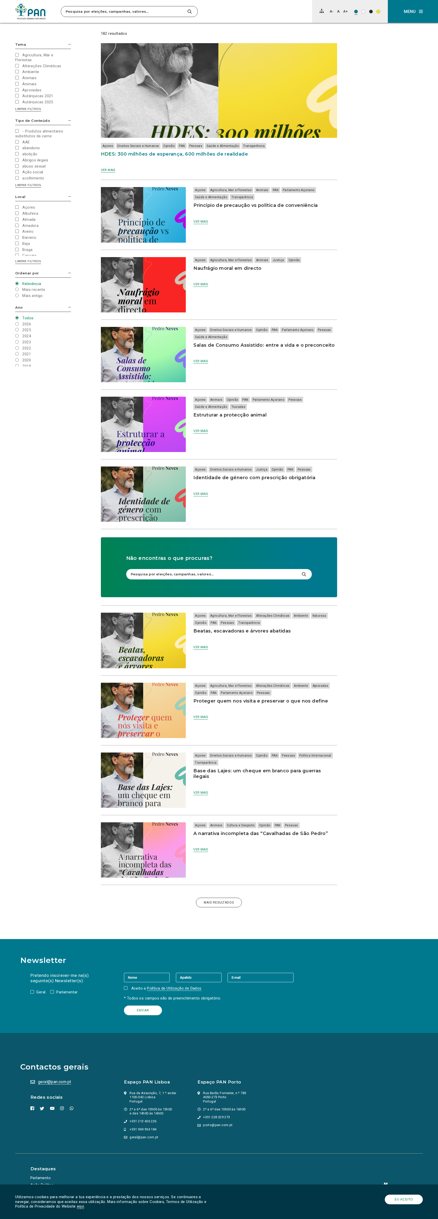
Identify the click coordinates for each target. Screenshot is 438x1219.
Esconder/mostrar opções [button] (69, 44)
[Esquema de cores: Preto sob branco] (363, 11)
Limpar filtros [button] (28, 108)
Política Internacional (315, 755)
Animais (262, 190)
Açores (107, 146)
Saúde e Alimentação (223, 146)
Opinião (169, 146)
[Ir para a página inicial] (30, 11)
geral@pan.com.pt (54, 1081)
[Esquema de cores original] (356, 11)
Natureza (319, 615)
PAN (182, 146)
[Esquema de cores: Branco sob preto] (371, 11)
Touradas (238, 407)
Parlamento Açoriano (299, 190)
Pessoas (196, 146)
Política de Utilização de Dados (174, 988)
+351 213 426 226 (143, 1121)
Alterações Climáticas (272, 615)
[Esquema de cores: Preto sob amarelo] (378, 11)
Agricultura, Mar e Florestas (231, 190)
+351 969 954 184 (143, 1129)
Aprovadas (320, 686)
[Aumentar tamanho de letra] (345, 11)
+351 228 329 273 (216, 1117)
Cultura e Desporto (241, 825)
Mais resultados (219, 902)
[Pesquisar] (189, 11)
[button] (413, 11)
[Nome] (150, 977)
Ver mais (108, 170)
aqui (80, 1206)
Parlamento (40, 1178)
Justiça (278, 260)
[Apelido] (202, 977)
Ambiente (301, 615)
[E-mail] (261, 977)
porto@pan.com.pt (217, 1125)
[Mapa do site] (322, 11)
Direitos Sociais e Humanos (138, 146)
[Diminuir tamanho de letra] (332, 11)
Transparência (254, 146)
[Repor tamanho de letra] (338, 11)
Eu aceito (404, 1199)
